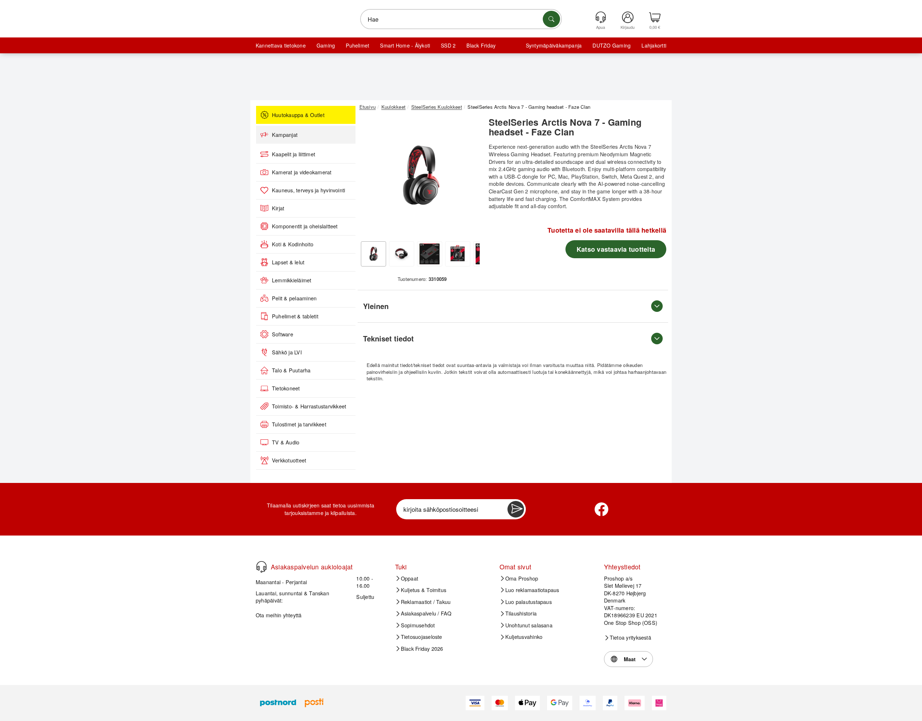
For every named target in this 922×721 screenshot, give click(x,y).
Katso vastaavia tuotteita (616, 249)
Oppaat (409, 578)
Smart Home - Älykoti (405, 45)
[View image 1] (373, 254)
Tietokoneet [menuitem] (286, 388)
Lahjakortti (653, 45)
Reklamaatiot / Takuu (426, 601)
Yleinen (376, 306)
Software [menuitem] (282, 334)
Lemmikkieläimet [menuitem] (292, 280)
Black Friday (481, 45)
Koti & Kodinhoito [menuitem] (292, 244)
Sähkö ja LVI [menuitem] (287, 352)
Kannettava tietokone (281, 45)
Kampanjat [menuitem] (284, 134)
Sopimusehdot (418, 625)
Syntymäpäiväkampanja (554, 45)
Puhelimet (357, 45)
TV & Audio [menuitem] (285, 442)
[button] (419, 175)
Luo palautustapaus (528, 601)
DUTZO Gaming (611, 45)
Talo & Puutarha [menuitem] (291, 370)
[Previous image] (370, 177)
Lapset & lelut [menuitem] (288, 262)
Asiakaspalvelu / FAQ (426, 613)
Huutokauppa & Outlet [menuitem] (298, 114)
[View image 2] (401, 254)
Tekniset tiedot (388, 338)
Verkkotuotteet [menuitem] (289, 460)
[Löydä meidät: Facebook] (601, 509)
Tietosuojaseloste (421, 636)
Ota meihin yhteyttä (279, 615)
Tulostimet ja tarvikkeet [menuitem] (299, 424)
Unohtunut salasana (528, 625)
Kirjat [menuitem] (278, 208)
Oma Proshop (521, 578)
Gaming (326, 45)
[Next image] (469, 177)
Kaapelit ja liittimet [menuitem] (293, 154)
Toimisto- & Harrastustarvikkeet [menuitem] (309, 406)
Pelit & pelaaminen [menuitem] (294, 298)
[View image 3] (429, 254)
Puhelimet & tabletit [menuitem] (295, 316)
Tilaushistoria (521, 613)
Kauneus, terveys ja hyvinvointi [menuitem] (308, 190)
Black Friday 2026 (422, 648)
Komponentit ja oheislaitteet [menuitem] (305, 226)
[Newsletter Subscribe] (515, 509)
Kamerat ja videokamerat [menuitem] (302, 172)
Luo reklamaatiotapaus (532, 590)
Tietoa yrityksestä (630, 637)
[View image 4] (457, 254)
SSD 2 (448, 45)
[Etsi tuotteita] (551, 19)
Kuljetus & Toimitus (424, 590)
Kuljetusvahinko (524, 636)
